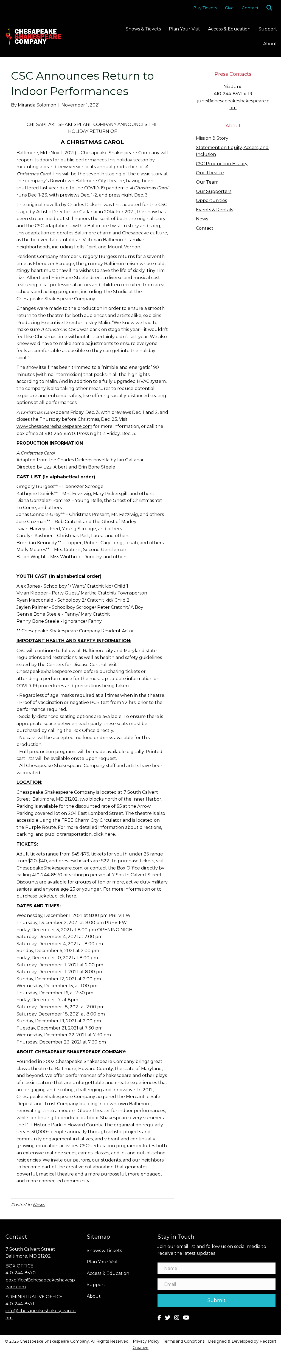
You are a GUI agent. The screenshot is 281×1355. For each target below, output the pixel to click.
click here (104, 834)
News (39, 1204)
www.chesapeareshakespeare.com (54, 426)
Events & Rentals (214, 209)
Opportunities (211, 200)
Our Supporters (213, 191)
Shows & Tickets (143, 29)
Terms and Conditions (183, 1341)
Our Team (207, 182)
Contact (250, 7)
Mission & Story (212, 138)
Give (229, 7)
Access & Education (229, 29)
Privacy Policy (146, 1341)
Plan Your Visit (184, 29)
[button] (270, 7)
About (270, 43)
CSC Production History (222, 163)
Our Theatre (210, 172)
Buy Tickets (205, 7)
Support (267, 29)
